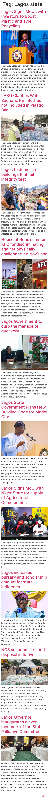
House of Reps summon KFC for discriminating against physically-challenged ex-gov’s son (24, 246)
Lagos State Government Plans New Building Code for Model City (24, 409)
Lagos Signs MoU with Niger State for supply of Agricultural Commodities (22, 495)
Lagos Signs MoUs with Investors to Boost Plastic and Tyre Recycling (23, 18)
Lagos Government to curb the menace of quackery (21, 326)
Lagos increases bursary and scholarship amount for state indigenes (24, 579)
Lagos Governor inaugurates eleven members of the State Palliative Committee (22, 724)
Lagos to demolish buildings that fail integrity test (18, 174)
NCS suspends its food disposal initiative (23, 652)
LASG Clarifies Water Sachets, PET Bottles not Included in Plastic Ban (22, 102)
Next (44, 796)
